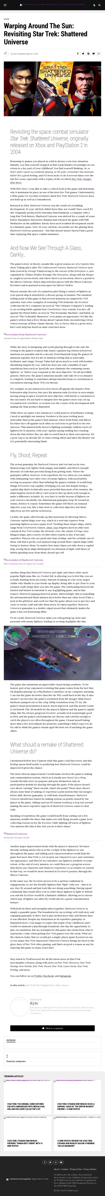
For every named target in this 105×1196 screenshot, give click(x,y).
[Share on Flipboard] (88, 53)
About (56, 1169)
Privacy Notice (90, 1169)
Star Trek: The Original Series (40, 985)
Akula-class (52, 527)
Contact (64, 1169)
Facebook (48, 975)
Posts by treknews (16, 1061)
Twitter (38, 975)
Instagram (65, 975)
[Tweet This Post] (83, 53)
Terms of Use (76, 1169)
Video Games (62, 985)
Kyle (15, 54)
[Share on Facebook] (78, 53)
